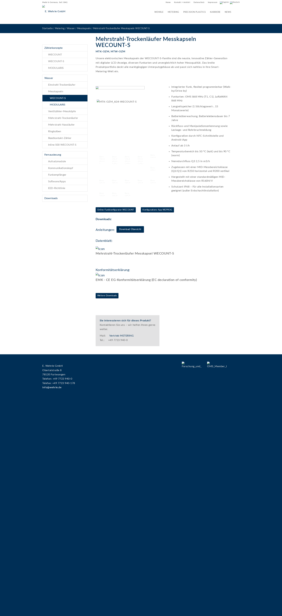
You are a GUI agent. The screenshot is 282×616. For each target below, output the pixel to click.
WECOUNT (55, 54)
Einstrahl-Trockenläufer (61, 84)
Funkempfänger (57, 174)
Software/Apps (57, 181)
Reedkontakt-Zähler (59, 138)
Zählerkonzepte (53, 48)
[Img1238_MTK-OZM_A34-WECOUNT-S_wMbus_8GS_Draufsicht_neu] (127, 160)
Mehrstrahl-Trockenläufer (63, 118)
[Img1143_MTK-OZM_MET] (127, 182)
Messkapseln (55, 91)
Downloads (51, 198)
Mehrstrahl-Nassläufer (61, 124)
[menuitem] (168, 2)
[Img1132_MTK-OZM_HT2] (153, 169)
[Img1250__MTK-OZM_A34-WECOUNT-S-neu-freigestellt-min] (128, 124)
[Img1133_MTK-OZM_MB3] (153, 156)
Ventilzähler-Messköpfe (62, 111)
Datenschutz (199, 2)
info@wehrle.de (51, 387)
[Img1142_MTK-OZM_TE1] (140, 182)
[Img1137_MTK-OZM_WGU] (114, 195)
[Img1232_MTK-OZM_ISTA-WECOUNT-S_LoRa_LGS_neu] (114, 160)
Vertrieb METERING (121, 335)
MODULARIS (56, 68)
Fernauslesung (52, 154)
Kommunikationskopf (60, 168)
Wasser (48, 78)
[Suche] (236, 12)
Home (168, 2)
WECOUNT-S (56, 61)
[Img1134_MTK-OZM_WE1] (127, 195)
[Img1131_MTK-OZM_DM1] (102, 182)
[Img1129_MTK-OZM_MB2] (114, 182)
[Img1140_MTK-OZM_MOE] (153, 182)
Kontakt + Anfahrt (182, 2)
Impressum (212, 2)
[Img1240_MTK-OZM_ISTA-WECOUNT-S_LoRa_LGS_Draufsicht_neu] (140, 160)
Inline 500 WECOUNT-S (62, 144)
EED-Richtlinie (56, 188)
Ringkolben (54, 131)
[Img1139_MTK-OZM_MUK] (102, 195)
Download (103, 259)
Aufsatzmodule (57, 161)
